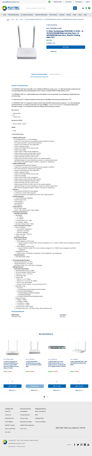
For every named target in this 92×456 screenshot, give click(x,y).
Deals (74, 14)
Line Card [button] (7, 432)
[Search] (75, 8)
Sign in (88, 1)
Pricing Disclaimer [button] (25, 415)
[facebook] (74, 444)
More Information (55, 74)
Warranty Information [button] (26, 421)
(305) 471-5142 (58, 1)
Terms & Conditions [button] (40, 421)
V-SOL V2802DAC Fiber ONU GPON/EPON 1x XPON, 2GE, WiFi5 (78, 363)
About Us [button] (7, 411)
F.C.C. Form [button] (23, 428)
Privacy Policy (11, 446)
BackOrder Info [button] (9, 418)
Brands (69, 14)
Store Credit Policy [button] (10, 428)
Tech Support (78, 1)
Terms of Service (21, 446)
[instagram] (81, 444)
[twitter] (78, 444)
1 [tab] (44, 396)
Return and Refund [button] (40, 411)
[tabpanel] (12, 365)
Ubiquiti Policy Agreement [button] (27, 425)
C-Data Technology (51, 25)
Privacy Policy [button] (24, 418)
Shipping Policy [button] (39, 418)
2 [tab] (47, 396)
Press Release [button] (9, 421)
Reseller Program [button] (10, 425)
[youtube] (88, 444)
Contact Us (68, 1)
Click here (62, 316)
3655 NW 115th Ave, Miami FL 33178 (16, 443)
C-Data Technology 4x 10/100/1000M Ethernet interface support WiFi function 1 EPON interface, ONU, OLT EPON (11, 365)
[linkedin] (85, 444)
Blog (85, 14)
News (80, 14)
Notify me (66, 47)
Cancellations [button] (23, 411)
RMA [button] (36, 415)
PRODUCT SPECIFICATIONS (39, 74)
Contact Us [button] (8, 415)
